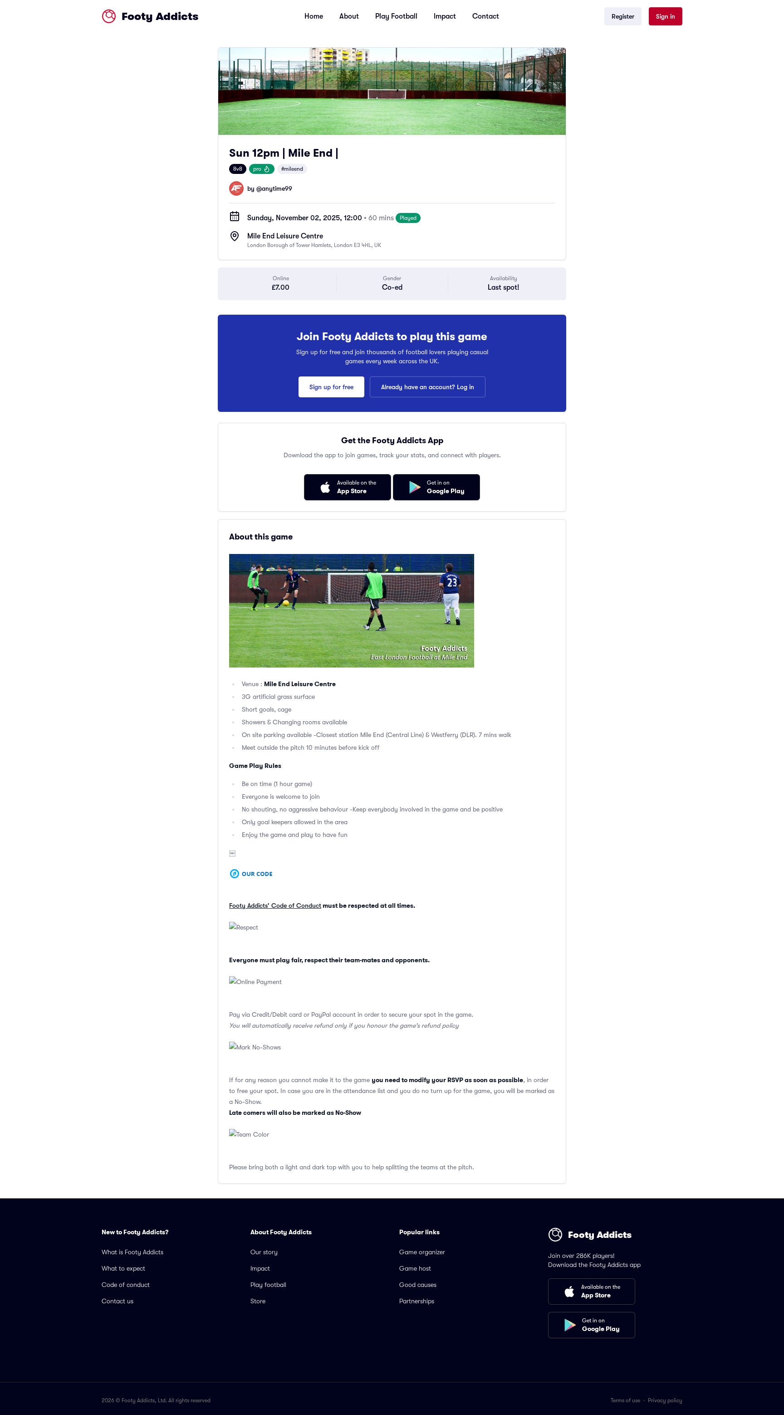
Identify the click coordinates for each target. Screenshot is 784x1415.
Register (623, 16)
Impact (445, 16)
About (349, 16)
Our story (264, 1252)
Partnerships (416, 1301)
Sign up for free (331, 387)
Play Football (396, 16)
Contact (485, 16)
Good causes (417, 1284)
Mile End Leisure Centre (285, 236)
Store (257, 1301)
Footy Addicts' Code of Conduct (275, 905)
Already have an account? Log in (427, 387)
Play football (268, 1284)
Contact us (117, 1301)
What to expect (123, 1268)
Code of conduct (126, 1284)
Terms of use (625, 1400)
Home (313, 16)
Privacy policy (665, 1400)
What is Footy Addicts (132, 1252)
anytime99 (277, 188)
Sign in (665, 16)
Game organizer (422, 1252)
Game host (415, 1268)
